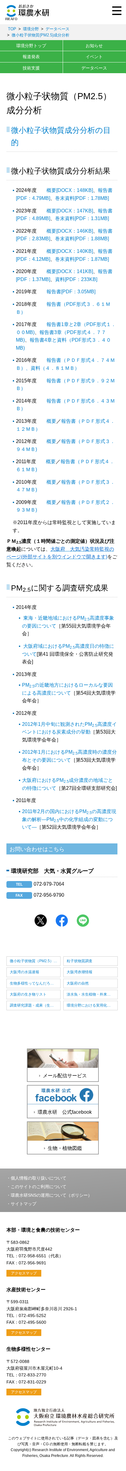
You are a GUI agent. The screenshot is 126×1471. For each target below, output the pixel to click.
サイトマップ (23, 1203)
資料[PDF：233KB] (76, 279)
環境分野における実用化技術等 (92, 1005)
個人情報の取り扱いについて (38, 1178)
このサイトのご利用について (38, 1186)
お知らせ (94, 45)
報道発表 (31, 56)
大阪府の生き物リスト (28, 994)
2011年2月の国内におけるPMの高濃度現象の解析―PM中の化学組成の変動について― (69, 819)
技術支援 (31, 68)
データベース (57, 29)
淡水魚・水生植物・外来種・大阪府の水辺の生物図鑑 (92, 994)
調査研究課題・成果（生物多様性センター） (35, 1005)
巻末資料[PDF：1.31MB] (82, 218)
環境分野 (31, 29)
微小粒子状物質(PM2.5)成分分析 (40, 35)
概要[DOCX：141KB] (69, 271)
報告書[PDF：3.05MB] (70, 291)
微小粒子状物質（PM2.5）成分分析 (35, 961)
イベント (94, 56)
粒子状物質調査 (79, 961)
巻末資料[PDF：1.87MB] (82, 259)
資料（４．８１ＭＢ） (55, 368)
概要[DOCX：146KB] (69, 231)
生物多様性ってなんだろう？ (33, 983)
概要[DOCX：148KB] (69, 190)
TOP (12, 29)
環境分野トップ (31, 45)
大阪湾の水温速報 (24, 972)
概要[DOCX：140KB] (69, 251)
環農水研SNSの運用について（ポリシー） (51, 1195)
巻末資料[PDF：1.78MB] (82, 198)
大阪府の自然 (78, 983)
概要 (51, 421)
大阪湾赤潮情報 (79, 972)
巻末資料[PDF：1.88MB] (82, 238)
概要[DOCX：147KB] (69, 210)
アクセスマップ (24, 1273)
